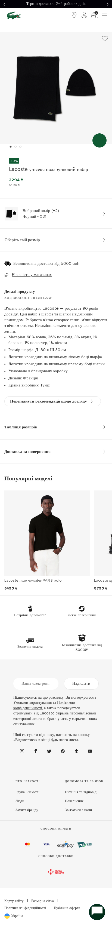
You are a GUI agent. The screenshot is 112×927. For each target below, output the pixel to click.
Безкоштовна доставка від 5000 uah (46, 264)
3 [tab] (20, 147)
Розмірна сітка (42, 901)
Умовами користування (32, 703)
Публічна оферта (67, 908)
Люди (19, 801)
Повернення (74, 801)
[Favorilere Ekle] (105, 39)
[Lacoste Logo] (13, 15)
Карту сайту (14, 901)
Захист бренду (26, 810)
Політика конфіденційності (25, 908)
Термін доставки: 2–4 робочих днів (56, 4)
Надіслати (81, 684)
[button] (4, 4)
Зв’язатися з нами (78, 810)
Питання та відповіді (81, 792)
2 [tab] (15, 147)
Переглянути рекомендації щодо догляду (48, 401)
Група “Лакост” (27, 792)
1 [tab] (11, 147)
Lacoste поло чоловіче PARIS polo (33, 580)
